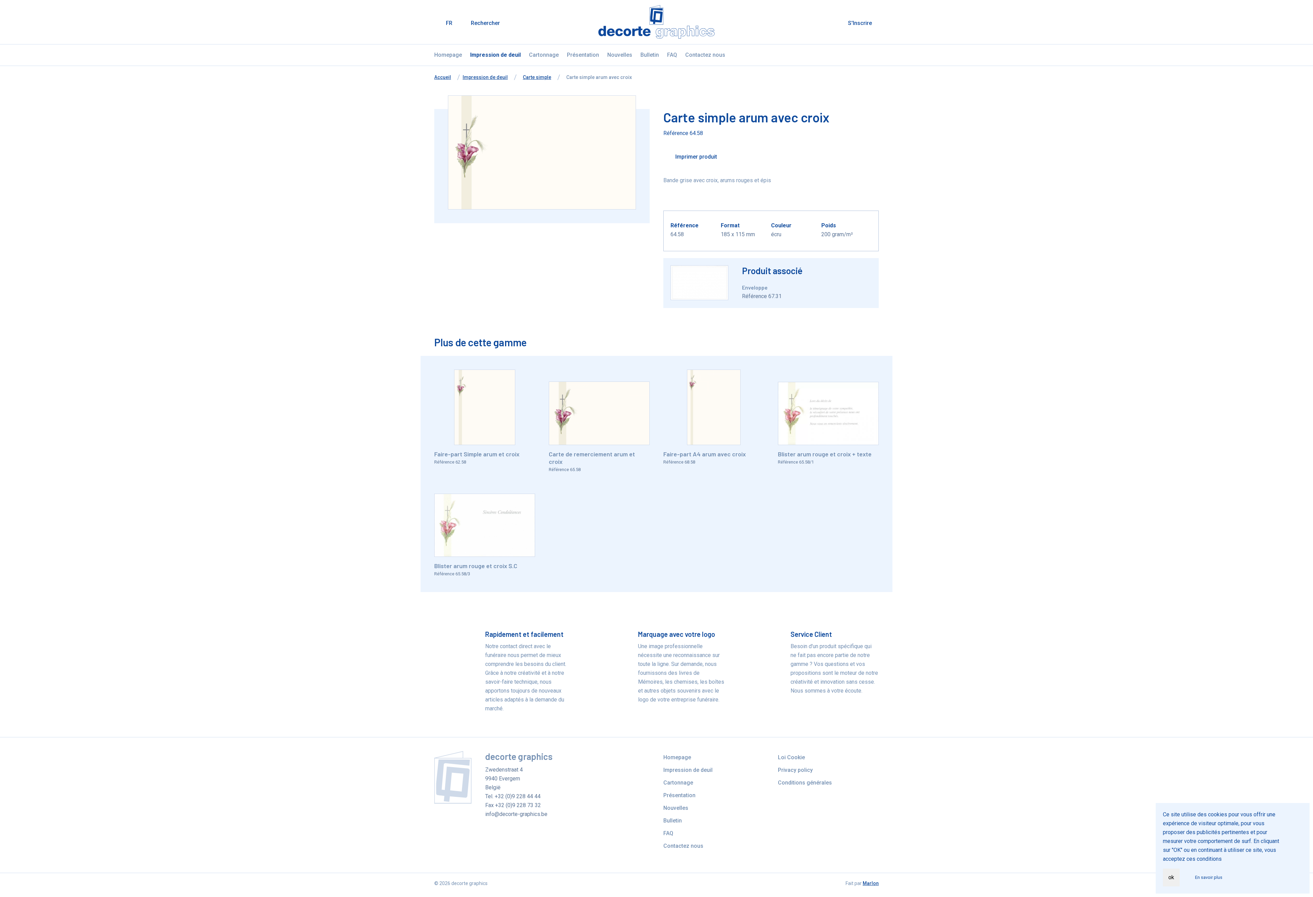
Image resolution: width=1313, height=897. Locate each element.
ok (1171, 877)
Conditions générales (805, 782)
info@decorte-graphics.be (516, 814)
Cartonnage (544, 55)
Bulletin (649, 55)
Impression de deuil (495, 55)
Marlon (871, 883)
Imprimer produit (695, 156)
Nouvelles (619, 55)
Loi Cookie (791, 757)
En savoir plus (1208, 877)
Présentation (583, 55)
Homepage (448, 55)
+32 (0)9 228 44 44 (518, 796)
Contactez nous (705, 55)
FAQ (672, 55)
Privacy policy (795, 770)
